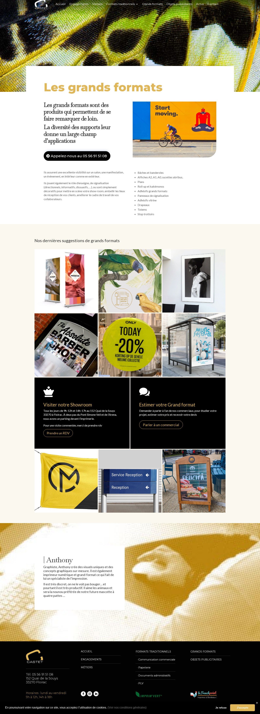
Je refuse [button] (221, 707)
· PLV (139, 683)
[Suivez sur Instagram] (89, 693)
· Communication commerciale (155, 659)
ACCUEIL (86, 651)
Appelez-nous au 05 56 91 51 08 (79, 156)
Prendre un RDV (58, 433)
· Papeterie (143, 667)
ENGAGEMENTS (91, 659)
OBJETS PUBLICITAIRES (206, 659)
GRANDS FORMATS (203, 651)
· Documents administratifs (153, 675)
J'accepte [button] (242, 707)
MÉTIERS (87, 667)
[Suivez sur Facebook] (83, 693)
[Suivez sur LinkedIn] (96, 693)
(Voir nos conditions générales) (127, 707)
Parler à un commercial (161, 425)
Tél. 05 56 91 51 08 (39, 674)
